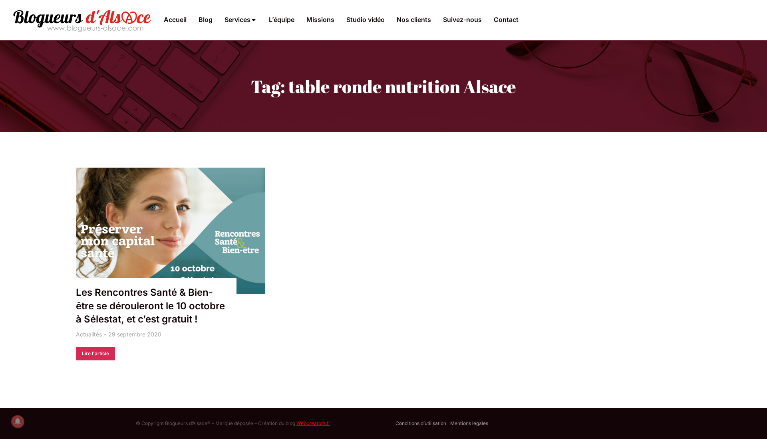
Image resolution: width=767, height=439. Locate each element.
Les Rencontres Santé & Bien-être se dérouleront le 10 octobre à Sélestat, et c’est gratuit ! (150, 306)
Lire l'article (95, 353)
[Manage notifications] (17, 421)
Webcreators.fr (313, 423)
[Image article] (170, 231)
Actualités (89, 334)
